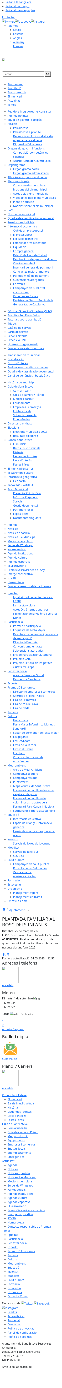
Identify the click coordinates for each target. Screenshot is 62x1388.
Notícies (13, 1169)
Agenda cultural (18, 1198)
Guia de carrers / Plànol (23, 1132)
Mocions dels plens (20, 1181)
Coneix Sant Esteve (14, 1095)
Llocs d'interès (17, 1116)
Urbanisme (15, 1292)
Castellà (18, 34)
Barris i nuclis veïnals (21, 1103)
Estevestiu (14, 1288)
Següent (18, 1029)
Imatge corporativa (20, 1214)
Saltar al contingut (17, 6)
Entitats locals (17, 1148)
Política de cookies (20, 1337)
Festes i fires (16, 1120)
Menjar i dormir (18, 1136)
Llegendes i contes (20, 1112)
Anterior (7, 1029)
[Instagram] (39, 21)
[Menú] (4, 80)
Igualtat (13, 1235)
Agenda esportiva (19, 1202)
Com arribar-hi (17, 1128)
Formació (14, 1284)
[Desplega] (28, 910)
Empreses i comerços (21, 1144)
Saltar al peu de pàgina (20, 10)
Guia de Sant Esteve (15, 1124)
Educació (13, 1267)
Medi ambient (17, 1263)
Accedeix (7, 985)
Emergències (16, 1157)
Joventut (13, 1272)
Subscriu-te (9, 1059)
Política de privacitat (21, 1328)
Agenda (13, 1165)
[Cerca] (48, 74)
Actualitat (8, 1161)
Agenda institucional (21, 1194)
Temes (6, 1231)
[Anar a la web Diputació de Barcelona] (31, 1378)
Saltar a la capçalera (19, 2)
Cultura (12, 1259)
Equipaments (16, 1140)
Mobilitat (13, 1276)
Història (13, 1107)
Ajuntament (17, 910)
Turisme (13, 1255)
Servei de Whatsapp (20, 1185)
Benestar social (17, 1243)
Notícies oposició (19, 1173)
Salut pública (16, 1280)
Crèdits (12, 1312)
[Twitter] (8, 21)
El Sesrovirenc (17, 1206)
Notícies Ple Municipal (22, 1177)
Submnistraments (19, 1153)
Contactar (8, 17)
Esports (13, 1247)
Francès (18, 46)
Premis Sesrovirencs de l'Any (26, 1210)
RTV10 (12, 1218)
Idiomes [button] (13, 26)
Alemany (18, 42)
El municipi (15, 1099)
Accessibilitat (16, 1316)
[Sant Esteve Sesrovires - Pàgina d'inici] (23, 64)
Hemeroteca (16, 1222)
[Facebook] (23, 21)
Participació (15, 1239)
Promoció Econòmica (21, 1251)
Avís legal (14, 1320)
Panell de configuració (22, 1332)
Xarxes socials (17, 1189)
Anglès (17, 38)
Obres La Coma (18, 1296)
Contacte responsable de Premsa (29, 1226)
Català (17, 30)
